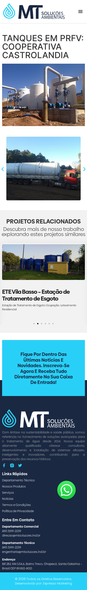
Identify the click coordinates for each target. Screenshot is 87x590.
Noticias (8, 499)
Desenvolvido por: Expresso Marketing (43, 583)
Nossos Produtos (14, 486)
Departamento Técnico (18, 480)
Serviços (8, 492)
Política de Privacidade (18, 511)
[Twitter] (20, 465)
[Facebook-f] (4, 465)
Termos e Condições (16, 505)
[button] (80, 11)
